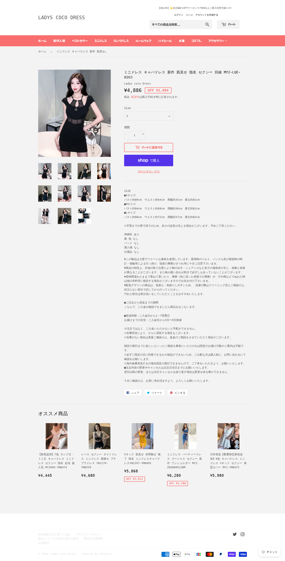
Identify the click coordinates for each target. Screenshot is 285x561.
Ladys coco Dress (61, 17)
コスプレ (197, 41)
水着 (182, 41)
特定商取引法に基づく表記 (54, 534)
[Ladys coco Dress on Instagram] (243, 535)
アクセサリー (216, 41)
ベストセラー (80, 41)
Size (127, 108)
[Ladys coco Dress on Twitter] (235, 535)
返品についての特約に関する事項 (58, 538)
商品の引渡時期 (93, 538)
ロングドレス (121, 41)
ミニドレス (101, 41)
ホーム (42, 41)
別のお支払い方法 (149, 171)
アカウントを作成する (206, 15)
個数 (127, 127)
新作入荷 (59, 41)
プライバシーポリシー (89, 534)
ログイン (178, 15)
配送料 (135, 96)
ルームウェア (143, 41)
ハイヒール (165, 41)
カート (231, 24)
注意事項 (43, 543)
